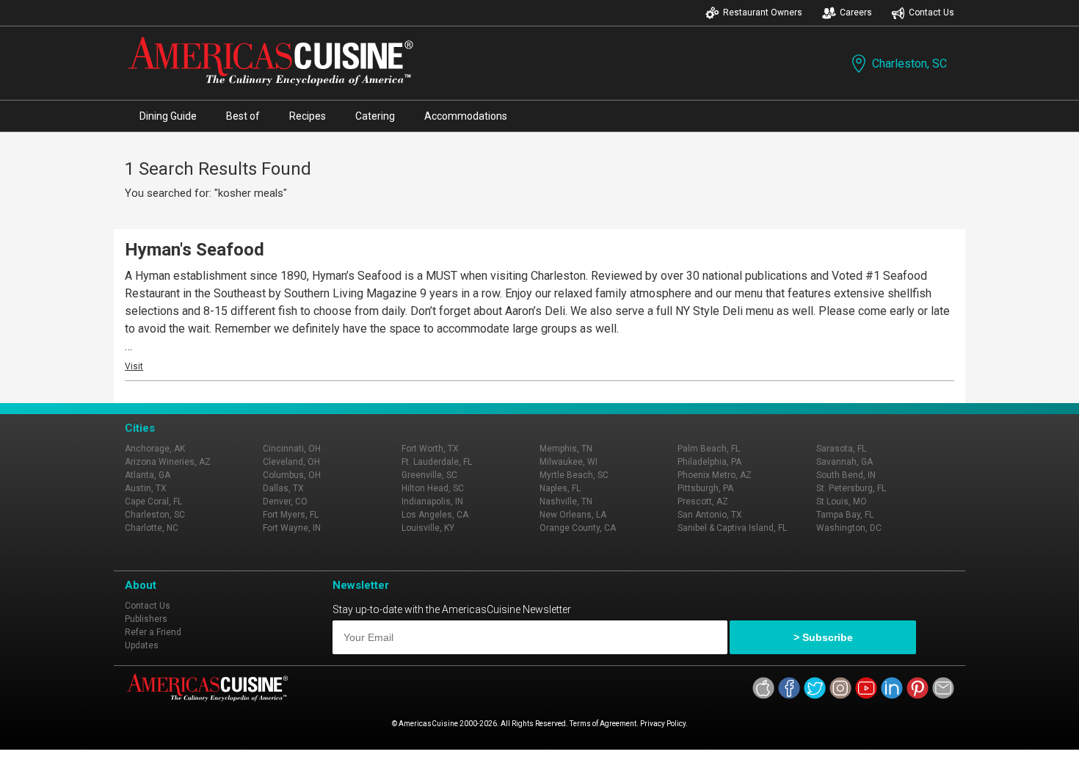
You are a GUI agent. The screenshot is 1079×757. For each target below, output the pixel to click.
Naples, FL (560, 488)
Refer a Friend (153, 632)
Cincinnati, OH (292, 448)
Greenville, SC (429, 475)
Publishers (146, 619)
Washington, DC (849, 528)
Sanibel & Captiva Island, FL (732, 528)
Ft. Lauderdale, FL (437, 462)
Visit (134, 366)
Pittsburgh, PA (705, 488)
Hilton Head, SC (433, 488)
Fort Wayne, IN (292, 528)
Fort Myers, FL (291, 515)
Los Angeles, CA (435, 515)
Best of (243, 116)
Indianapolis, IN (432, 501)
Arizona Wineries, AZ (168, 462)
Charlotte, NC (151, 528)
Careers (856, 12)
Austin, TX (146, 488)
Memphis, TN (566, 448)
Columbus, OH (292, 475)
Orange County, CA (578, 528)
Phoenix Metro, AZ (714, 475)
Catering (375, 116)
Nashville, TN (566, 501)
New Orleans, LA (573, 515)
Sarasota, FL (841, 448)
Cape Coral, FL (153, 501)
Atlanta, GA (147, 475)
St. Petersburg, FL (851, 488)
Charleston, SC (909, 63)
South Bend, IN (846, 475)
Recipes (307, 116)
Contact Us (931, 12)
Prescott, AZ (702, 501)
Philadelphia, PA (709, 462)
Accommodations (465, 116)
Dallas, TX (283, 488)
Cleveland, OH (291, 462)
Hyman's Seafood (194, 249)
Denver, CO (285, 501)
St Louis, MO (841, 501)
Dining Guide (168, 116)
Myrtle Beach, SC (574, 475)
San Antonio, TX (709, 515)
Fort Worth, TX (430, 448)
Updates (142, 645)
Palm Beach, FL (708, 448)
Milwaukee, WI (568, 462)
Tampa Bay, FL (844, 515)
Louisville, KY (428, 528)
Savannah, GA (844, 462)
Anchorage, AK (155, 448)
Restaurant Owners (762, 12)
